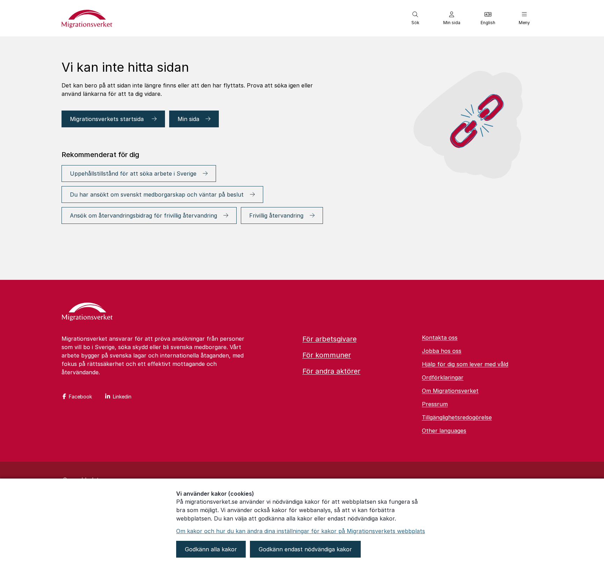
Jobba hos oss (441, 350)
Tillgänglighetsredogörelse (457, 417)
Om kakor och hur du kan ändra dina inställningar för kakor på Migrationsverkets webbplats (300, 531)
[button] (415, 18)
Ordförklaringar (442, 377)
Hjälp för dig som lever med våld (465, 364)
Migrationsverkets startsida (107, 118)
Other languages (444, 430)
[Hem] (87, 312)
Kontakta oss (440, 337)
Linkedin (122, 396)
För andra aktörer (331, 371)
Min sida (188, 118)
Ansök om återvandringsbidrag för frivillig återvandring (143, 215)
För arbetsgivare (329, 339)
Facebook (80, 396)
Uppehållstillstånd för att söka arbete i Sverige (133, 173)
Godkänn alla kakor (211, 549)
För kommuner (326, 355)
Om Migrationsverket (450, 390)
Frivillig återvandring (276, 215)
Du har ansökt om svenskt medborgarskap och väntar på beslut (157, 194)
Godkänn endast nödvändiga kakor (305, 549)
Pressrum (435, 404)
